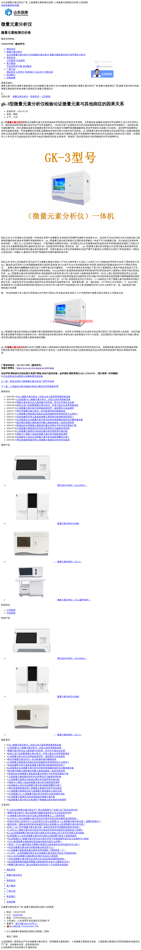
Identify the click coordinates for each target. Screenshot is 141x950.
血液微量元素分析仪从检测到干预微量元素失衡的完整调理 (37, 800)
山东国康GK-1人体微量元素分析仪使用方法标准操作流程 (37, 794)
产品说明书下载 (14, 66)
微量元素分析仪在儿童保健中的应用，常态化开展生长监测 (45, 402)
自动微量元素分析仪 (39, 55)
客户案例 (11, 63)
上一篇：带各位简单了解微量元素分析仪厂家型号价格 (27, 381)
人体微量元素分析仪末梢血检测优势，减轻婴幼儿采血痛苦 (45, 408)
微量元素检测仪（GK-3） (69, 561)
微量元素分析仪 (14, 52)
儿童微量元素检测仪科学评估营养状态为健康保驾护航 (43, 428)
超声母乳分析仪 (77, 55)
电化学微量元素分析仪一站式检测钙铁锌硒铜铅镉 (41, 411)
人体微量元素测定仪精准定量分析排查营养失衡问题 (42, 431)
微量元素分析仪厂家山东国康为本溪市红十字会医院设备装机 (38, 864)
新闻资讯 (11, 57)
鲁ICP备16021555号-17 (26, 923)
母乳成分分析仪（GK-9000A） (72, 485)
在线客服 (5, 5)
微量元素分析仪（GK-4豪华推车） (74, 600)
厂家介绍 (11, 69)
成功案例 (27, 66)
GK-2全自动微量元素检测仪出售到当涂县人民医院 (33, 856)
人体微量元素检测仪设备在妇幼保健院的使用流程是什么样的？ (47, 414)
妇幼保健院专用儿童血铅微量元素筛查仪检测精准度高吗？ (45, 417)
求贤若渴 (48, 72)
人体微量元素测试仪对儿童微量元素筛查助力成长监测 (35, 791)
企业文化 (39, 72)
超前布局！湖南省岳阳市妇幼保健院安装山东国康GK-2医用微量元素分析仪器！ (47, 824)
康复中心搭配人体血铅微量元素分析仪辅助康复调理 (42, 434)
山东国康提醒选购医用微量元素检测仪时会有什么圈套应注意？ (39, 862)
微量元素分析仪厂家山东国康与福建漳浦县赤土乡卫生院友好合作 (40, 813)
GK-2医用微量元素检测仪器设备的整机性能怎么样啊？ (35, 841)
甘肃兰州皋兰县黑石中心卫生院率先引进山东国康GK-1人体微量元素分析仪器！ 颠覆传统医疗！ (54, 821)
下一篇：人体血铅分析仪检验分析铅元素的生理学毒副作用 (29, 386)
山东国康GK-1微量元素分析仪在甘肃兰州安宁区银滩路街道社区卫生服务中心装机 (49, 839)
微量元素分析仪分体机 (68, 523)
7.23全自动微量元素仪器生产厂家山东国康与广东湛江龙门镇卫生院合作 (43, 810)
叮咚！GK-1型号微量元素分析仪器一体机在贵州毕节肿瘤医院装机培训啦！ (44, 827)
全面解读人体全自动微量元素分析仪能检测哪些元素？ (43, 437)
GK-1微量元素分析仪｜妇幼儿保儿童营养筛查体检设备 (43, 396)
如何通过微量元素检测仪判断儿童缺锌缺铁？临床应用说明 (45, 422)
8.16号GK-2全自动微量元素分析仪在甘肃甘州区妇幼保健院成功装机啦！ (43, 818)
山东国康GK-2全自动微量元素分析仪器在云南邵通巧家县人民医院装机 (42, 836)
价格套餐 (11, 78)
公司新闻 (11, 60)
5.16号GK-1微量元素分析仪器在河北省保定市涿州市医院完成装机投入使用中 (45, 830)
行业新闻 (20, 60)
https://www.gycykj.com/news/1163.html (35, 368)
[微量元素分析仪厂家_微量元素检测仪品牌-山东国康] (17, 17)
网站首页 (11, 49)
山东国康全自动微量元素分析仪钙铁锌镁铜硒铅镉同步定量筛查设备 (50, 419)
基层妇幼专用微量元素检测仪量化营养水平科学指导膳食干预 (46, 425)
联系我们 (29, 72)
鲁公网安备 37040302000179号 (24, 926)
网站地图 (14, 5)
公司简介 (20, 72)
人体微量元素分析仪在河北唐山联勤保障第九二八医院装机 (36, 815)
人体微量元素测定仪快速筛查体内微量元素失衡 (32, 797)
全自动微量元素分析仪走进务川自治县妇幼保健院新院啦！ (37, 859)
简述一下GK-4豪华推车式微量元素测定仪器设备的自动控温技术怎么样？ (44, 844)
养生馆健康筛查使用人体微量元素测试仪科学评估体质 (43, 440)
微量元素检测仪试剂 (59, 55)
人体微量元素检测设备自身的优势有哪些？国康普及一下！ (37, 850)
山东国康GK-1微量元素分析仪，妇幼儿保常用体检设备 (43, 399)
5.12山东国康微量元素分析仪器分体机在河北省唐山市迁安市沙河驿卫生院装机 (46, 833)
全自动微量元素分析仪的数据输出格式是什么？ (32, 847)
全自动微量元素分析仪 (18, 55)
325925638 (18, 915)
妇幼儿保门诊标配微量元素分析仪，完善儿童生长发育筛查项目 (47, 405)
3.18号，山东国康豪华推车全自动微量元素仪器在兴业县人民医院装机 (43, 853)
